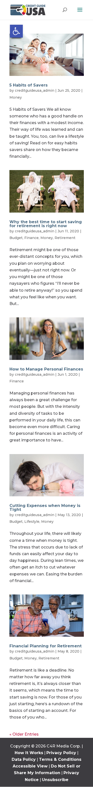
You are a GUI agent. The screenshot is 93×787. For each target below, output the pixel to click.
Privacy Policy (61, 752)
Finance (31, 238)
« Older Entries (24, 734)
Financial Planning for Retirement (45, 646)
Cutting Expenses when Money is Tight (44, 507)
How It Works (29, 752)
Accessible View (30, 766)
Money (15, 97)
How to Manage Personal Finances (46, 369)
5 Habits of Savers (28, 85)
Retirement (65, 238)
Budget (16, 238)
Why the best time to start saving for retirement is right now (45, 223)
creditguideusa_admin (34, 90)
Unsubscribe (55, 779)
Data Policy (24, 759)
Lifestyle (31, 521)
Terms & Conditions (60, 759)
